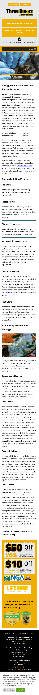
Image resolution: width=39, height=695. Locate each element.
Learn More (19, 35)
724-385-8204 (13, 4)
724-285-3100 (21, 667)
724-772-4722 (21, 641)
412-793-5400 (25, 4)
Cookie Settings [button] (9, 690)
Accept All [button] (21, 690)
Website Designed (14, 669)
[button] (31, 49)
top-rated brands (11, 292)
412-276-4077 (21, 654)
